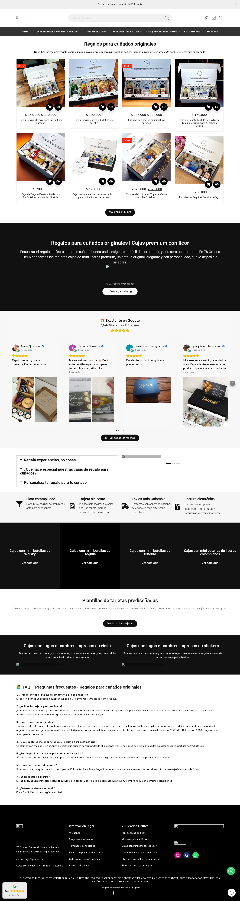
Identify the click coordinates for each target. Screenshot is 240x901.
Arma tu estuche (95, 31)
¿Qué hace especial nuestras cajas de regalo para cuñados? (64, 471)
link (117, 746)
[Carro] (213, 17)
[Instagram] (177, 855)
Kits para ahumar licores (161, 31)
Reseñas (212, 31)
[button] (49, 107)
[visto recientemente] (232, 893)
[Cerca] (236, 4)
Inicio (25, 31)
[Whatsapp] (195, 855)
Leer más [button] (74, 372)
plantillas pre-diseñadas (170, 710)
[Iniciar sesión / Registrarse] (206, 17)
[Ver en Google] (15, 347)
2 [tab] (172, 464)
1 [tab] (168, 464)
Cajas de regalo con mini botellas (56, 31)
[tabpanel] (173, 456)
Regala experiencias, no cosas (50, 460)
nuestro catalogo (120, 757)
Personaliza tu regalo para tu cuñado (55, 482)
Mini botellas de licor (126, 31)
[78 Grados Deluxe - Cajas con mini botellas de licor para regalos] (28, 17)
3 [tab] (174, 464)
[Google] (186, 855)
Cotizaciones (192, 31)
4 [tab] (176, 464)
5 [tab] (179, 464)
